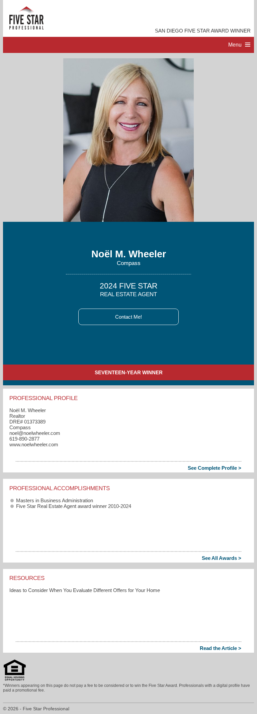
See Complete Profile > (214, 468)
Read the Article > (220, 648)
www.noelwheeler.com (33, 444)
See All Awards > (221, 558)
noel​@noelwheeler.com (34, 433)
